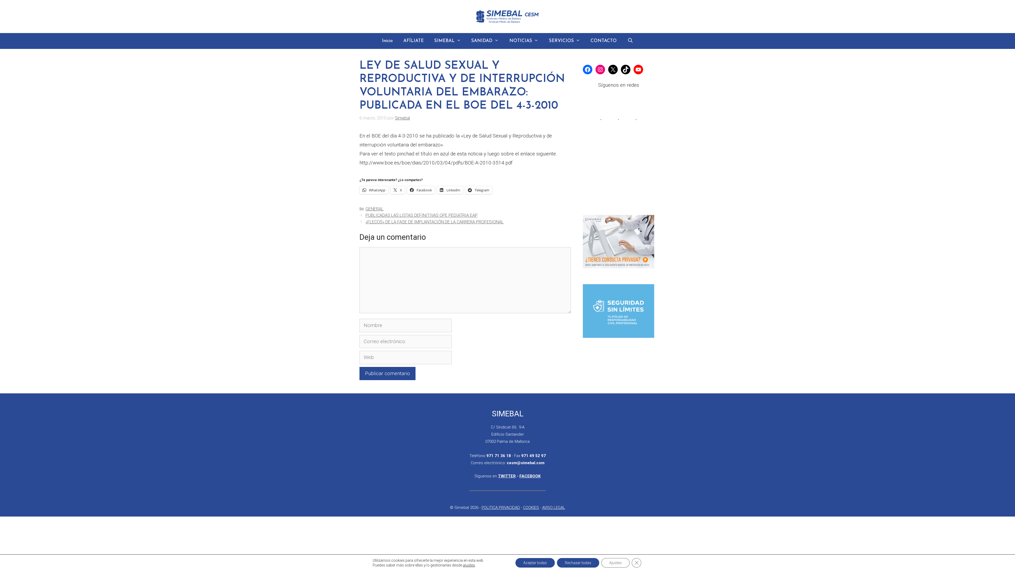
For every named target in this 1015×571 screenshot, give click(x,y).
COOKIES (531, 507)
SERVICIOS (561, 41)
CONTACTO (603, 41)
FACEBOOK (530, 476)
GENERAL (375, 208)
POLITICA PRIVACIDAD (501, 507)
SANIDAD (481, 41)
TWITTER (507, 476)
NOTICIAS (520, 41)
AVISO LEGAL (553, 507)
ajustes (469, 565)
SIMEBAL (444, 41)
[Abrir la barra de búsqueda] (630, 41)
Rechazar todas (578, 563)
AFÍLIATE (413, 41)
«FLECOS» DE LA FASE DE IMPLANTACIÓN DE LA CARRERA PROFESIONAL (435, 221)
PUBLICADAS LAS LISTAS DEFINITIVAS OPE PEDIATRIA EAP (422, 215)
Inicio (387, 41)
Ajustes (615, 563)
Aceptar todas (535, 563)
